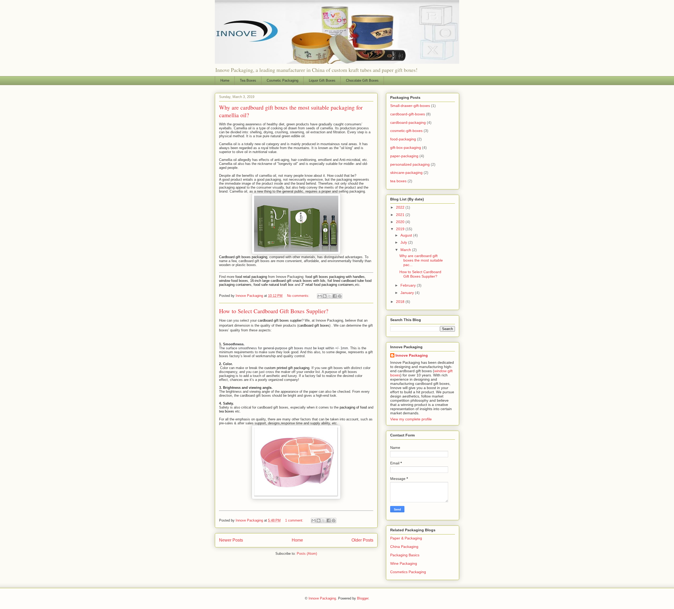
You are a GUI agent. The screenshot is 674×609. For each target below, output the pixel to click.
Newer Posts (231, 540)
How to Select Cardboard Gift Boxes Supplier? (273, 311)
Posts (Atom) (307, 554)
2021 (400, 215)
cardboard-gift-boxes (407, 114)
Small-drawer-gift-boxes (410, 106)
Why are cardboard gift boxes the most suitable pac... (421, 260)
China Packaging (404, 546)
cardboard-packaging (408, 122)
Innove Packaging (411, 355)
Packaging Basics (404, 555)
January (407, 293)
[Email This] (319, 296)
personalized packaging (410, 164)
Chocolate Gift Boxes (362, 80)
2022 (400, 207)
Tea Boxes (248, 80)
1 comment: (294, 520)
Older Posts (362, 540)
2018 (400, 301)
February (408, 285)
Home (224, 80)
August (406, 235)
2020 (400, 222)
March (406, 250)
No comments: (298, 296)
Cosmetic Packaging (282, 80)
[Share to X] (329, 296)
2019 (400, 229)
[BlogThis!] (324, 296)
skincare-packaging (406, 172)
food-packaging (403, 139)
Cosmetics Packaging (408, 572)
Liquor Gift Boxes (322, 80)
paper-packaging (404, 156)
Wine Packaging (403, 563)
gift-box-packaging (405, 147)
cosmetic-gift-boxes (406, 131)
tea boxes (398, 181)
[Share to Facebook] (334, 296)
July (404, 242)
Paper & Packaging (406, 538)
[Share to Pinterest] (339, 296)
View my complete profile (411, 419)
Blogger (362, 598)
